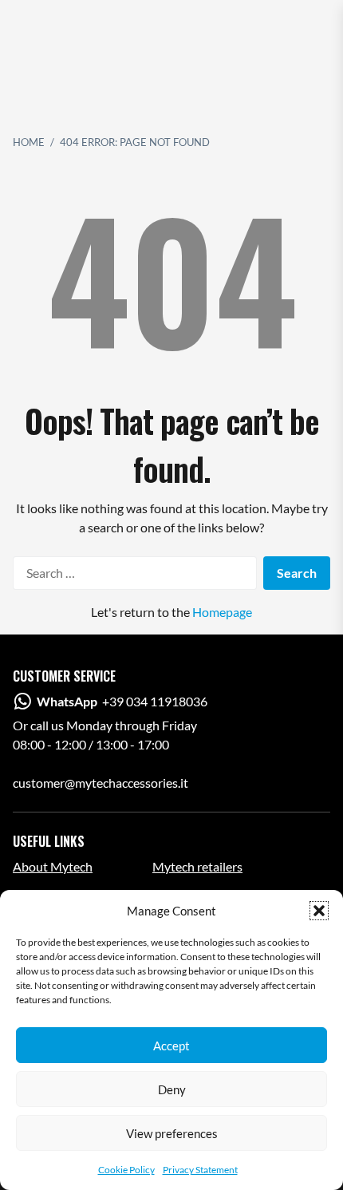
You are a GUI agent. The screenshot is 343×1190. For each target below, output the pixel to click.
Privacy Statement (200, 1170)
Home (29, 142)
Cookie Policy (126, 1170)
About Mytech (53, 866)
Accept (171, 1045)
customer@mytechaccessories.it (100, 782)
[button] (319, 911)
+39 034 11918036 (122, 701)
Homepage (222, 611)
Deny (172, 1089)
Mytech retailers (197, 866)
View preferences (172, 1133)
